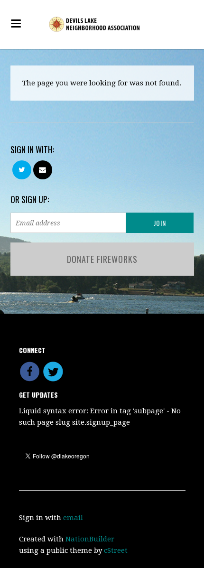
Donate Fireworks (102, 259)
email (73, 517)
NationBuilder (89, 539)
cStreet (116, 550)
